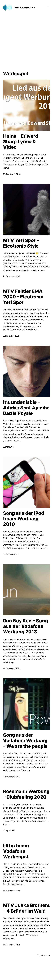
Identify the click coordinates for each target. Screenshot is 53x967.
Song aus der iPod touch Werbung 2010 (23, 518)
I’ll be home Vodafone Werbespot (16, 851)
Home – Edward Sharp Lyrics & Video (20, 141)
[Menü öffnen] (48, 7)
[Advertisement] (26, 41)
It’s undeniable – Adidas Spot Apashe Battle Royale (26, 407)
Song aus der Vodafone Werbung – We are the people (25, 740)
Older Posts (43, 955)
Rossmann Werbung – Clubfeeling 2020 (26, 794)
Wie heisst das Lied (25, 7)
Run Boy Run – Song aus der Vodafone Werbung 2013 (25, 626)
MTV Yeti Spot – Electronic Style (21, 243)
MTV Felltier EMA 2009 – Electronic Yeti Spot (23, 297)
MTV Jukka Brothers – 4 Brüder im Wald (26, 908)
